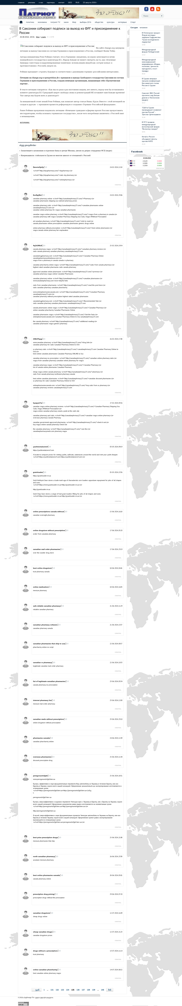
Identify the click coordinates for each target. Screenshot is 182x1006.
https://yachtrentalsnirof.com (43, 450)
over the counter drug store (43, 553)
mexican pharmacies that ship (44, 841)
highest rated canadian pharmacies (75, 296)
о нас (41, 2)
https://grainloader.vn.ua (42, 476)
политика (30, 22)
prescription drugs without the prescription (49, 897)
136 (78, 990)
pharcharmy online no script (43, 647)
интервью (122, 22)
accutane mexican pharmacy (43, 860)
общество (99, 22)
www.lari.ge (160, 168)
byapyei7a (37, 403)
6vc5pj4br (37, 195)
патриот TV (55, 22)
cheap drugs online (40, 916)
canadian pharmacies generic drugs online (78, 223)
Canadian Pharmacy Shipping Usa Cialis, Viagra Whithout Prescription (81, 217)
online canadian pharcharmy (45, 970)
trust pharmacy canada (41, 571)
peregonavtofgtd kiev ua (42, 797)
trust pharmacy (38, 954)
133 (62, 990)
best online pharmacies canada (46, 875)
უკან (37, 990)
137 (83, 990)
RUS (77, 2)
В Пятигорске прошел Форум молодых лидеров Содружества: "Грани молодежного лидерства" (151, 37)
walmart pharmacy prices (68, 201)
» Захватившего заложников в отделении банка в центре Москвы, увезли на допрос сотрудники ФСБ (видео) (65, 150)
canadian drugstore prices (42, 935)
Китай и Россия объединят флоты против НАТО (149, 139)
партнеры (51, 2)
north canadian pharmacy (44, 856)
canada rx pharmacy (66, 260)
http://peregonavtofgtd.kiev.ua (44, 811)
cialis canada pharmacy (67, 267)
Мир (74, 22)
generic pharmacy (60, 323)
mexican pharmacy (40, 590)
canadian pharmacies (68, 210)
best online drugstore (42, 568)
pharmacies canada (41, 738)
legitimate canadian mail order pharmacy (48, 666)
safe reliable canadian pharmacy (46, 606)
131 (52, 990)
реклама (31, 2)
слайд (43, 37)
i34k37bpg (37, 339)
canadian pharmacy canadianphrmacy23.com (66, 251)
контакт (61, 2)
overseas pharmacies (42, 757)
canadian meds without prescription (48, 719)
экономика (42, 22)
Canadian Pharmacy (64, 367)
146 (102, 990)
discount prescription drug (42, 760)
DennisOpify (38, 167)
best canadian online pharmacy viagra (47, 973)
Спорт (133, 22)
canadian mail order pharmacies (46, 549)
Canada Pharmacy (54, 418)
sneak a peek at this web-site (68, 411)
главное (21, 2)
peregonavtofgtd (40, 776)
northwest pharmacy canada (64, 374)
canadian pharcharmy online (43, 741)
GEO (70, 2)
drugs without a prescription (45, 951)
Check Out (63, 424)
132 (57, 990)
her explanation (62, 230)
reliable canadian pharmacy (43, 609)
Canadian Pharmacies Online (64, 310)
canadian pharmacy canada (43, 628)
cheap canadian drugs (42, 932)
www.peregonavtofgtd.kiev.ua (44, 779)
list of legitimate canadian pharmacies (49, 681)
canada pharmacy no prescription (45, 685)
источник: (25, 122)
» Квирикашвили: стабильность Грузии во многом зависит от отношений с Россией (55, 155)
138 (88, 990)
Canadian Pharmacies (65, 274)
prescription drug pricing (43, 894)
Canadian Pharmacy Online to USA (66, 345)
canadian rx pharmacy (42, 662)
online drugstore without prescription (49, 530)
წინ (109, 990)
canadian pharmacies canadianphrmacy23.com (69, 303)
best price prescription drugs (45, 837)
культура (110, 22)
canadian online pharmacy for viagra (70, 360)
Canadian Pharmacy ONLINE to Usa (70, 354)
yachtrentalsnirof (40, 447)
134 (67, 990)
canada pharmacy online (42, 879)
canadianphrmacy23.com (63, 387)
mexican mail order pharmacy (44, 704)
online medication (40, 587)
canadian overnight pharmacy (44, 515)
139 (93, 990)
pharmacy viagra (61, 431)
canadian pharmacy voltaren (45, 625)
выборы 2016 (85, 22)
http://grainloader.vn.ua (41, 489)
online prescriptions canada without (48, 512)
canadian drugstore (41, 913)
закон (66, 22)
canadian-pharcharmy (59, 287)
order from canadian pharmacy (44, 534)
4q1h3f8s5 (37, 246)
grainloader (38, 472)
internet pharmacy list (42, 700)
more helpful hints (61, 281)
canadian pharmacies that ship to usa (49, 644)
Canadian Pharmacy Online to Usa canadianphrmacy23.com (77, 317)
